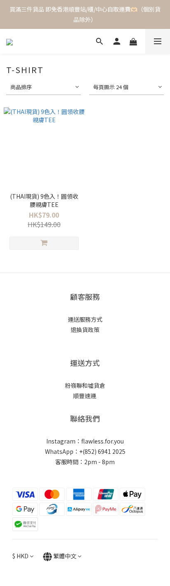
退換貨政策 (85, 329)
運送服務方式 (85, 319)
